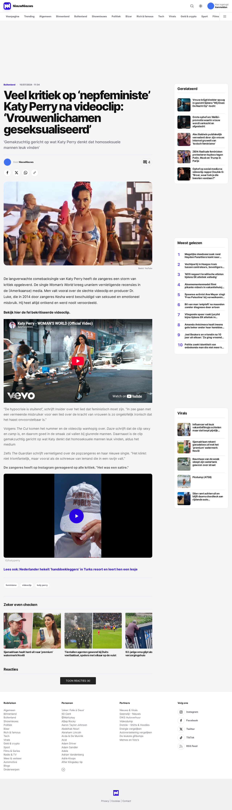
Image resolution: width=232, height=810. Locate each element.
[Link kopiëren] (34, 173)
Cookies (115, 801)
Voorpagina (12, 16)
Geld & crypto (188, 16)
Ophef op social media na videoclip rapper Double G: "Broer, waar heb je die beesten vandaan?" (208, 173)
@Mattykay (68, 717)
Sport (204, 16)
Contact (126, 801)
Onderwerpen (11, 769)
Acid (64, 739)
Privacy (105, 801)
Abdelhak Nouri (70, 728)
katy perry (42, 585)
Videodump (126, 721)
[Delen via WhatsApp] (25, 173)
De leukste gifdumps (131, 736)
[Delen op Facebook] (7, 173)
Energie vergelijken (131, 728)
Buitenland (80, 16)
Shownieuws (99, 16)
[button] (8, 636)
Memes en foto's (129, 739)
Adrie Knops (69, 758)
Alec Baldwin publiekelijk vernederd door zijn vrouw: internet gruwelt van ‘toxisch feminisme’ (208, 139)
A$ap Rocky (69, 721)
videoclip (26, 585)
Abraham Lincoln (71, 732)
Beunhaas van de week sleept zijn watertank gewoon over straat (205, 462)
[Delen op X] (16, 173)
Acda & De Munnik (72, 736)
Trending (29, 16)
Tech (161, 16)
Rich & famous (145, 16)
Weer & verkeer (13, 758)
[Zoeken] (192, 6)
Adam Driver (69, 743)
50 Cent (66, 713)
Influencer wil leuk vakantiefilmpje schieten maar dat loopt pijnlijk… (206, 427)
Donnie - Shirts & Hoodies (135, 724)
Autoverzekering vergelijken (136, 732)
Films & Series (12, 750)
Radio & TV (10, 754)
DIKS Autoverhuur (130, 717)
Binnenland (62, 16)
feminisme (11, 585)
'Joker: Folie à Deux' (73, 710)
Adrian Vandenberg (73, 754)
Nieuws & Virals (129, 710)
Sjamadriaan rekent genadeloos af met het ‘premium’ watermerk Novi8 (205, 446)
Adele (65, 750)
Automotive (10, 762)
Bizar (129, 16)
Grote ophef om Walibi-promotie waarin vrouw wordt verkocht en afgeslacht (206, 122)
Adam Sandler (70, 747)
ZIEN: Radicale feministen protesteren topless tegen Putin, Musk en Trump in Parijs (207, 156)
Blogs (7, 765)
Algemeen (45, 16)
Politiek (116, 16)
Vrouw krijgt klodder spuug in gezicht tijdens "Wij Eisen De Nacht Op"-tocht (208, 102)
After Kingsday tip (72, 762)
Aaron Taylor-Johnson (74, 724)
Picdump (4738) (202, 477)
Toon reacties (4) (78, 680)
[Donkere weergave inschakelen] (201, 6)
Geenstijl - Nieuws (130, 713)
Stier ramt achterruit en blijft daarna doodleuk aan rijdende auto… (207, 496)
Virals (172, 16)
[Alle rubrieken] (224, 16)
